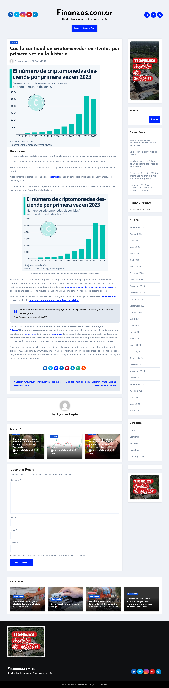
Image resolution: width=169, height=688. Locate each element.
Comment (15, 480)
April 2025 (134, 260)
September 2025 (137, 227)
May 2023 (134, 410)
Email (13, 530)
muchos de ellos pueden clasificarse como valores (89, 287)
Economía (134, 437)
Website (14, 543)
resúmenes (56, 334)
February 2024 (137, 351)
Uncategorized (137, 456)
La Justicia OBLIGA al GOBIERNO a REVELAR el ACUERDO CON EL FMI (141, 188)
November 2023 (137, 371)
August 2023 (136, 391)
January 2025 (136, 280)
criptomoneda (108, 296)
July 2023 (134, 397)
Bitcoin (14, 330)
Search (134, 111)
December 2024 (137, 286)
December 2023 (137, 365)
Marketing (134, 450)
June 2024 (135, 325)
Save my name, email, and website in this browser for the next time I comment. (49, 555)
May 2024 (134, 332)
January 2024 (136, 358)
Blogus (92, 684)
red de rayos (30, 334)
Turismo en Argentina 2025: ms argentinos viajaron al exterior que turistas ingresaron (145, 176)
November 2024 (137, 293)
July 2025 (134, 240)
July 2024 (134, 319)
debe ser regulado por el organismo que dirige (54, 300)
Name (13, 517)
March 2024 (135, 345)
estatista (54, 177)
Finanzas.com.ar (84, 13)
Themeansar (104, 684)
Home (76, 28)
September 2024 (138, 306)
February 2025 (137, 273)
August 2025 (136, 234)
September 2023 (137, 384)
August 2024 (136, 312)
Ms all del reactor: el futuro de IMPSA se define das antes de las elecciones (144, 164)
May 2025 (134, 253)
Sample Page (89, 28)
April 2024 (135, 338)
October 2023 (136, 378)
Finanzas (134, 443)
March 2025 (135, 266)
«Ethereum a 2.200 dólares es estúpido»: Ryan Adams (64, 444)
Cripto (14, 42)
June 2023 (135, 404)
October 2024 (136, 299)
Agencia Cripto (24, 61)
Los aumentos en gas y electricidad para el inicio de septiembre (143, 143)
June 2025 (135, 247)
